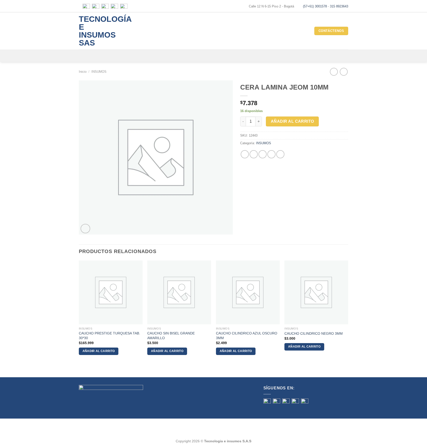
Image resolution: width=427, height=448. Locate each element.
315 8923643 (339, 6)
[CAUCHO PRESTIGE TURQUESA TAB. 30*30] (111, 292)
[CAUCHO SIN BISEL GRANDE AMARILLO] (179, 292)
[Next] (348, 312)
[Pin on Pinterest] (271, 154)
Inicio (82, 71)
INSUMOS (99, 71)
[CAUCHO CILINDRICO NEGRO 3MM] (316, 292)
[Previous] (79, 312)
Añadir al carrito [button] (99, 351)
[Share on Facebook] (245, 154)
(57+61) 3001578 (315, 6)
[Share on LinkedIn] (280, 154)
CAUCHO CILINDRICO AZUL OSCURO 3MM (246, 335)
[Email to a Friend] (262, 154)
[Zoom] (85, 229)
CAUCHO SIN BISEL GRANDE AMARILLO (171, 335)
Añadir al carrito (292, 121)
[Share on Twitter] (254, 154)
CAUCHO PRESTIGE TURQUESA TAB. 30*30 (109, 335)
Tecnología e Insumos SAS (99, 31)
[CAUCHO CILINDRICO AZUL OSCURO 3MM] (248, 292)
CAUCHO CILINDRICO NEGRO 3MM (313, 333)
